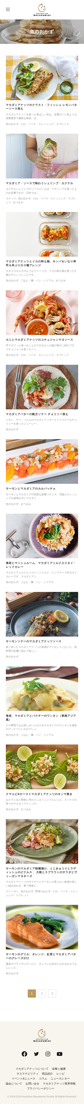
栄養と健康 (59, 1068)
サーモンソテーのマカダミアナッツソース (34, 641)
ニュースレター (60, 1078)
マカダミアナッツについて (32, 1068)
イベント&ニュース (23, 1078)
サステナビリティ (27, 1073)
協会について (14, 1083)
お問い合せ (32, 1083)
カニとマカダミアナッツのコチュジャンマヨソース (39, 339)
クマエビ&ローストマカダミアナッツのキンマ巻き (39, 794)
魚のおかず (12, 124)
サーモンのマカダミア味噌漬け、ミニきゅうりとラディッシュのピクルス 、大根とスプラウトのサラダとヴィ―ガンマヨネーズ (41, 872)
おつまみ (18, 202)
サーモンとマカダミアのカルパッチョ (31, 488)
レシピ (60, 1073)
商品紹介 (47, 1073)
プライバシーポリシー (40, 1088)
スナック (11, 198)
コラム (43, 1078)
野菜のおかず (43, 891)
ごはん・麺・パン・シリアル (37, 280)
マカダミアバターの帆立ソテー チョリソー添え (37, 414)
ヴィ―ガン (12, 891)
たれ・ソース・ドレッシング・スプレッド (45, 124)
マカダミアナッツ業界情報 (59, 1083)
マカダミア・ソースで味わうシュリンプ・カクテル (39, 183)
